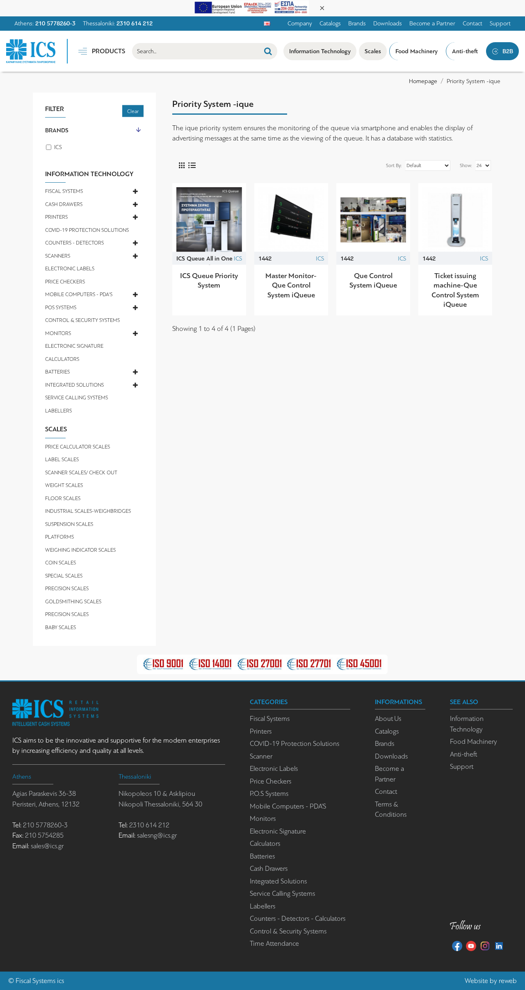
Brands (56, 130)
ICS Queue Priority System (209, 280)
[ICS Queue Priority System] (209, 220)
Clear (133, 111)
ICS (238, 258)
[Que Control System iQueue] (373, 220)
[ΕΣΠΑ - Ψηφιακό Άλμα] (251, 7)
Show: (466, 165)
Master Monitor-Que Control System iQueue (291, 285)
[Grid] (181, 165)
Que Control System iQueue (373, 280)
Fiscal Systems (35, 981)
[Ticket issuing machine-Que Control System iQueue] (455, 220)
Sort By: (394, 165)
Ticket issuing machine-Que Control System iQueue (455, 290)
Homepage (423, 81)
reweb (508, 981)
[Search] (268, 51)
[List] (192, 165)
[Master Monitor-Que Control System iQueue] (291, 220)
